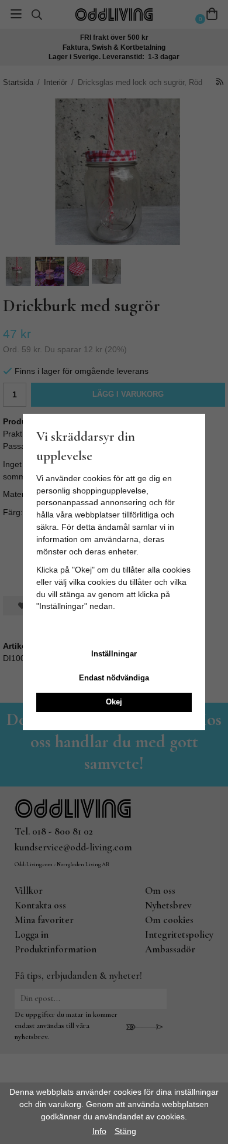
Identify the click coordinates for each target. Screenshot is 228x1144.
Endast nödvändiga (114, 677)
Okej (114, 701)
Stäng (125, 1131)
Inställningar (114, 653)
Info (99, 1131)
